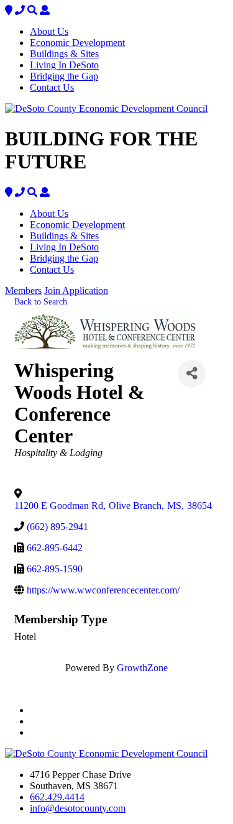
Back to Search (40, 301)
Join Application (76, 290)
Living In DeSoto (64, 65)
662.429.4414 (57, 797)
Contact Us (52, 87)
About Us (49, 31)
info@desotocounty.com (78, 808)
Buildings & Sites (64, 53)
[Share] (192, 374)
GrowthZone (142, 667)
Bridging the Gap (64, 76)
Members (23, 290)
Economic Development (77, 42)
